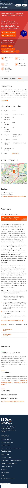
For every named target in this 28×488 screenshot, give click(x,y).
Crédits (3, 475)
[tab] (14, 218)
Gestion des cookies (5, 484)
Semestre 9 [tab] (19, 324)
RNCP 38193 (15, 153)
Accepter (18, 5)
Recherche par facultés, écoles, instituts (10, 448)
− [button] (3, 167)
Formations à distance (6, 457)
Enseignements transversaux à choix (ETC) (11, 460)
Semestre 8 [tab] (11, 324)
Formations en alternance (7, 442)
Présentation (4, 78)
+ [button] (3, 165)
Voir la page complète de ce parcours (11, 320)
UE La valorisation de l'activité (7, 335)
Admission (20, 78)
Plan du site (4, 469)
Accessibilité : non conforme (8, 478)
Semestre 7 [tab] (3, 324)
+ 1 (17, 51)
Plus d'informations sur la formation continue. (12, 401)
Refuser (24, 5)
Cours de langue (5, 454)
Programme (13, 78)
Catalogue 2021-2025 (12, 13)
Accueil (3, 13)
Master (21, 13)
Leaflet (14, 183)
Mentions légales (5, 472)
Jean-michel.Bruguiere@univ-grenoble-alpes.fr (14, 196)
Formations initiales (6, 439)
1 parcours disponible (9, 32)
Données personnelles (6, 466)
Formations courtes (5, 445)
